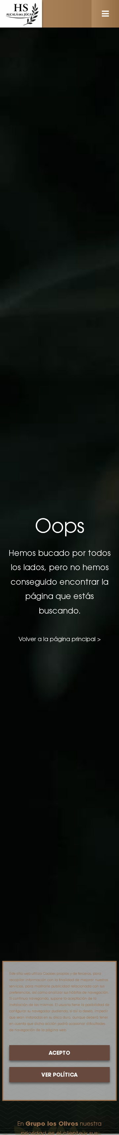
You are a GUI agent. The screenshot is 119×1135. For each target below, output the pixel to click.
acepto (59, 1053)
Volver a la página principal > (60, 640)
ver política (59, 1075)
